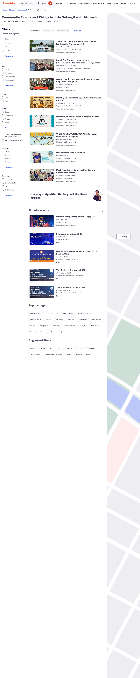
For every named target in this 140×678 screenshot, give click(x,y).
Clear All (77, 30)
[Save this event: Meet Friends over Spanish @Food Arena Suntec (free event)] (101, 180)
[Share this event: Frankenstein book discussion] (97, 161)
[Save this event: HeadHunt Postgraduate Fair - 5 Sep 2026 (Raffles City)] (101, 261)
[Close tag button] (53, 30)
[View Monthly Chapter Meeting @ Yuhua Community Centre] (42, 102)
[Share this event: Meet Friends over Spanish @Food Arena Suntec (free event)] (97, 180)
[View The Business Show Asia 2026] (42, 275)
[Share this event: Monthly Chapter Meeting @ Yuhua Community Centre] (97, 108)
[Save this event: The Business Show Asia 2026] (101, 278)
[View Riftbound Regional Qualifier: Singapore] (42, 221)
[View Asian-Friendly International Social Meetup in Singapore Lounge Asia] (42, 84)
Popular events (39, 210)
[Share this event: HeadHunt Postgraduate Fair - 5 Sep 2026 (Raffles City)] (97, 261)
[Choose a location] (38, 3)
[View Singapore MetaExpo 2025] (42, 239)
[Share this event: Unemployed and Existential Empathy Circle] (97, 125)
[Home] (9, 3)
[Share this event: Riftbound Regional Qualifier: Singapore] (97, 225)
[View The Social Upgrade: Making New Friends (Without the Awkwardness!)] (42, 46)
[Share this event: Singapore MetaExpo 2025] (97, 242)
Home (5, 10)
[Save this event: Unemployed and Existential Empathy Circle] (101, 125)
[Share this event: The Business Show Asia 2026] (97, 278)
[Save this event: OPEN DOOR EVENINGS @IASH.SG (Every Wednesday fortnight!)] (101, 144)
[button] (99, 3)
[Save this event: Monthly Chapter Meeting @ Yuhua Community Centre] (101, 108)
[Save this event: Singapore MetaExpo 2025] (101, 242)
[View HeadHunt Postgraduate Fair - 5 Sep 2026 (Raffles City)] (42, 256)
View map (123, 236)
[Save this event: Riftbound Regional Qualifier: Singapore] (101, 225)
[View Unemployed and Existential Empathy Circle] (42, 121)
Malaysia (12, 10)
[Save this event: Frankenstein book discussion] (101, 161)
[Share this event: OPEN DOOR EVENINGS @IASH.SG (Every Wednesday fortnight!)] (97, 144)
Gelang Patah (22, 10)
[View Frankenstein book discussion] (42, 157)
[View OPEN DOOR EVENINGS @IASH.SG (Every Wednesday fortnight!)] (42, 138)
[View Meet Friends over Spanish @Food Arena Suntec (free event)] (42, 175)
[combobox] (44, 3)
